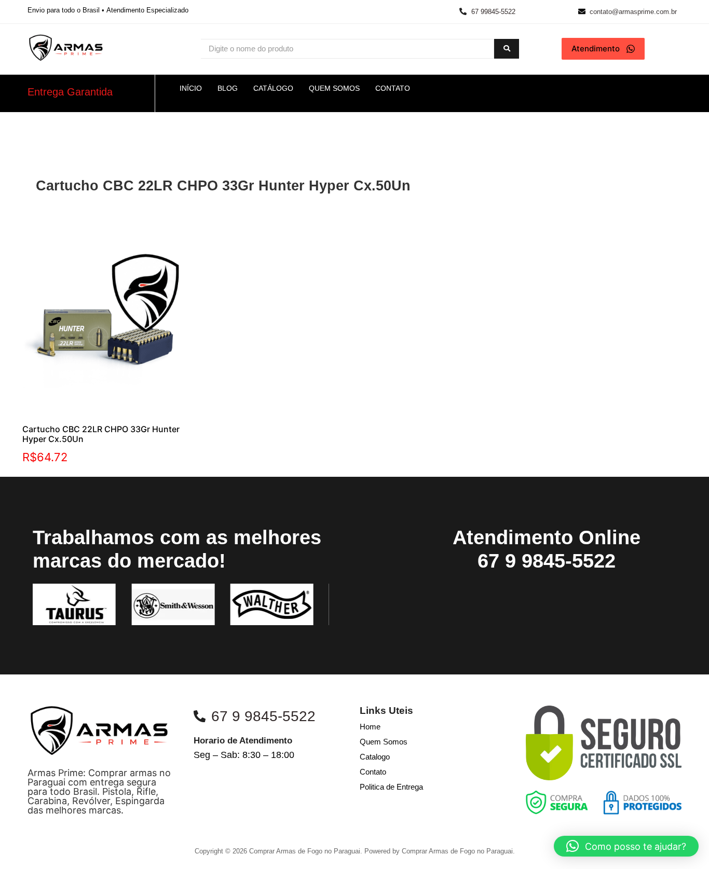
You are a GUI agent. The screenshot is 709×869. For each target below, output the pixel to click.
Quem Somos (383, 741)
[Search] (506, 49)
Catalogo (375, 756)
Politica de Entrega (391, 786)
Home (370, 726)
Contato (373, 771)
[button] (626, 846)
